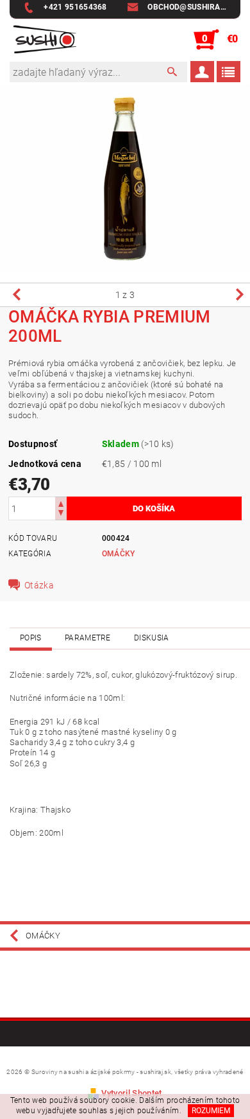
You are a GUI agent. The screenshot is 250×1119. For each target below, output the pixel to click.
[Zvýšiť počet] (61, 503)
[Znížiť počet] (61, 514)
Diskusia (151, 637)
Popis (31, 637)
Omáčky (118, 553)
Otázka (39, 585)
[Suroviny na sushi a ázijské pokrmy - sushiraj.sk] (43, 40)
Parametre (88, 637)
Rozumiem (211, 1110)
